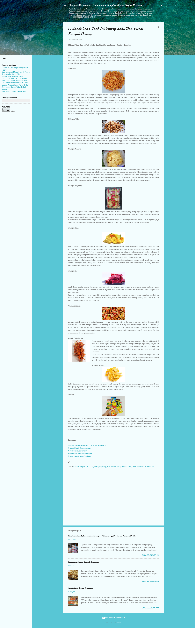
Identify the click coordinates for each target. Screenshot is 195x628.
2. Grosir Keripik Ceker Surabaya (79, 448)
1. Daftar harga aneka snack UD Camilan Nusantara (87, 445)
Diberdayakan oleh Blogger (115, 618)
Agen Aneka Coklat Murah (12, 74)
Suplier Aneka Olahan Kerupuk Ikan (15, 85)
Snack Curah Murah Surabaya (80, 588)
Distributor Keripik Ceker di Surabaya (83, 562)
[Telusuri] (162, 6)
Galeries (118, 622)
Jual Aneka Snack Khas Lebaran (14, 81)
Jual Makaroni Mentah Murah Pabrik (16, 72)
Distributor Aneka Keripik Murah (14, 78)
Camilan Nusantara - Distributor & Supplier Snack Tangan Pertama (105, 5)
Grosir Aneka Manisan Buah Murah (15, 83)
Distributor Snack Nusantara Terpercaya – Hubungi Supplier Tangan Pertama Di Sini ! (102, 535)
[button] (158, 27)
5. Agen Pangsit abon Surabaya (79, 456)
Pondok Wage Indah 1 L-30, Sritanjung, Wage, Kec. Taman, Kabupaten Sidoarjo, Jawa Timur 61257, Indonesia (113, 467)
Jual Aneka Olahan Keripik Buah (14, 91)
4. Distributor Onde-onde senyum (80, 454)
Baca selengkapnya (150, 555)
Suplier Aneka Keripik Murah (13, 76)
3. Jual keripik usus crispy (77, 451)
